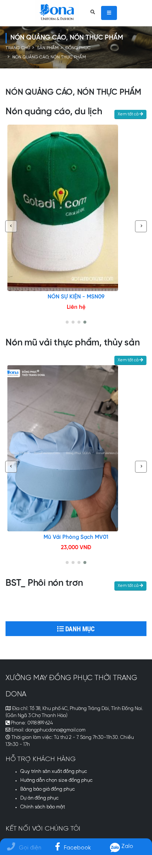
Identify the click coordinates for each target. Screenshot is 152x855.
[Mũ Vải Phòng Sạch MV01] (76, 448)
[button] (67, 322)
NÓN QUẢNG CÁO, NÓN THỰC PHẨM (49, 57)
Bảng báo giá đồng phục (47, 789)
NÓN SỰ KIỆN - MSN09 (76, 297)
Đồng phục (78, 48)
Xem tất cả (128, 114)
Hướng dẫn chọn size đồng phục (56, 780)
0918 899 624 (40, 723)
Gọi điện (30, 848)
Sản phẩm (48, 48)
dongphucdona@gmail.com (55, 730)
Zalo (126, 846)
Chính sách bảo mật (42, 807)
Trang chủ (18, 48)
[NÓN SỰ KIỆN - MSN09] (76, 208)
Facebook (77, 848)
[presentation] (11, 226)
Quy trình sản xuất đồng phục (53, 771)
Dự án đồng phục (39, 798)
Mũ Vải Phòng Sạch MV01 (76, 537)
